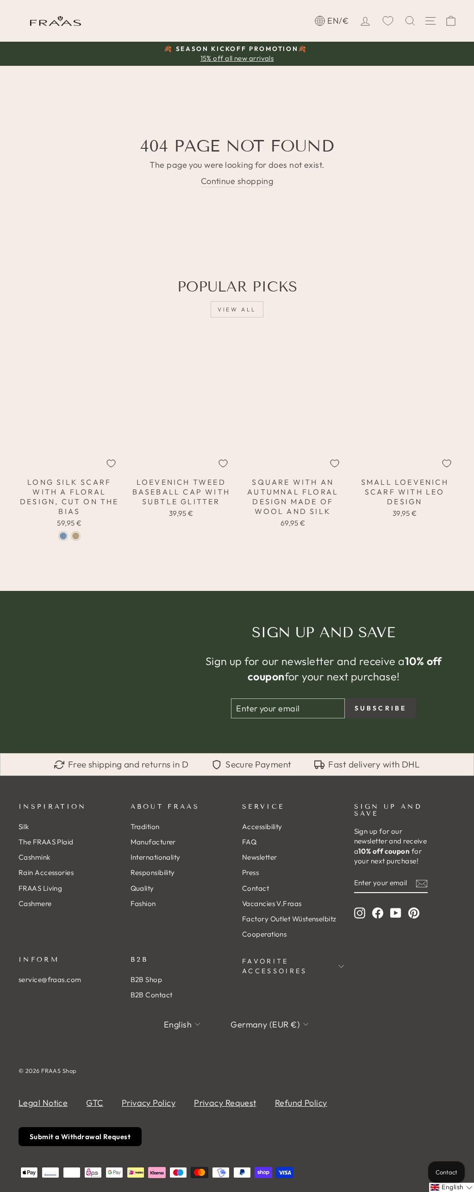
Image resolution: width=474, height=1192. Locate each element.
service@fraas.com (50, 979)
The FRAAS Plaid (46, 841)
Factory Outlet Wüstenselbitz (289, 918)
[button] (451, 1187)
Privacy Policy (148, 1102)
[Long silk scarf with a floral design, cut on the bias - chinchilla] (75, 536)
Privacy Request (225, 1102)
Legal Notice (43, 1102)
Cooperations (264, 934)
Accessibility (262, 826)
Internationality (156, 857)
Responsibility (153, 872)
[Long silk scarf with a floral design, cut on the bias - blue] (63, 536)
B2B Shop (146, 979)
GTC (94, 1102)
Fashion (143, 903)
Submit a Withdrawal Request (80, 1136)
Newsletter (259, 857)
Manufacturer (153, 841)
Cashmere (35, 903)
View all (237, 309)
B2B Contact (152, 994)
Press (250, 872)
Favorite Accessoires (274, 966)
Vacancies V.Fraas (272, 903)
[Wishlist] (388, 21)
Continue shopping (237, 181)
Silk (24, 826)
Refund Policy (301, 1102)
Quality (142, 888)
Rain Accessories (46, 872)
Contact (255, 888)
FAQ (249, 841)
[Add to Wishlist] (111, 463)
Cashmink (34, 857)
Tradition (145, 826)
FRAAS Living (40, 888)
